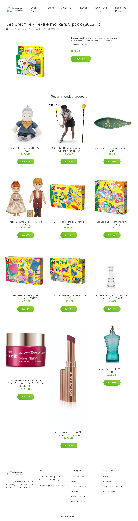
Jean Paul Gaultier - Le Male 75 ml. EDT (112, 370)
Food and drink (120, 9)
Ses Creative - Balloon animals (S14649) (69, 223)
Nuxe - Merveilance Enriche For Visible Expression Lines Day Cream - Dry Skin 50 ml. (25, 383)
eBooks (84, 7)
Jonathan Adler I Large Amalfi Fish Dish (112, 149)
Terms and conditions (113, 486)
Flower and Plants (100, 9)
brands (51, 7)
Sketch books (89, 38)
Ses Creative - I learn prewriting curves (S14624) (112, 223)
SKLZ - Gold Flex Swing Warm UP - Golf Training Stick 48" (69, 149)
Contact (107, 481)
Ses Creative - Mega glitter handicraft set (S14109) (26, 297)
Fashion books (92, 40)
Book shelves (35, 9)
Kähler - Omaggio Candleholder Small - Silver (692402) (112, 297)
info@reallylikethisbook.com (52, 485)
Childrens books (66, 9)
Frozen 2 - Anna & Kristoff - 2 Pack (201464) (26, 223)
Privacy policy (109, 491)
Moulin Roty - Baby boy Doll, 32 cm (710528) (26, 149)
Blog (105, 476)
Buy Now (81, 59)
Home (9, 29)
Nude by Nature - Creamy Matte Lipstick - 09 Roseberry (69, 433)
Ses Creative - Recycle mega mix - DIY (69, 297)
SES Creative (106, 40)
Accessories (103, 38)
